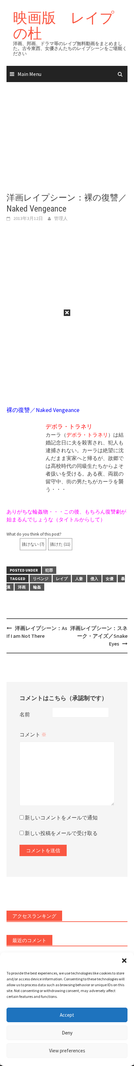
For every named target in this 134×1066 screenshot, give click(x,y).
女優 (110, 578)
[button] (124, 960)
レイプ (62, 578)
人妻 (79, 578)
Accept (67, 1015)
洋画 (22, 587)
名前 (25, 714)
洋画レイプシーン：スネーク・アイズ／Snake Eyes (98, 636)
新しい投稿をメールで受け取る (61, 833)
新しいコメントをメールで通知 (61, 817)
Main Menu (29, 74)
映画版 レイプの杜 (63, 25)
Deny (67, 1033)
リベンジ (40, 578)
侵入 (94, 578)
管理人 (61, 218)
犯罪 (49, 570)
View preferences (67, 1051)
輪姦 (37, 587)
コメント (33, 734)
